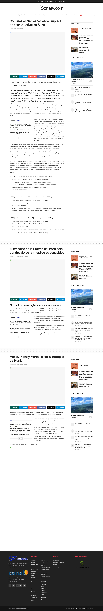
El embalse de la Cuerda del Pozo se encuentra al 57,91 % (19, 133)
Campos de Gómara (45, 562)
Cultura (42, 586)
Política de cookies (90, 608)
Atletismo (33, 575)
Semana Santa (34, 597)
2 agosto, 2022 (13, 28)
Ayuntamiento (34, 564)
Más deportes (34, 584)
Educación (43, 590)
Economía (43, 588)
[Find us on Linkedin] (24, 585)
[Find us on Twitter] (13, 585)
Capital (20, 15)
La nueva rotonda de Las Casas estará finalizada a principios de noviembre (84, 95)
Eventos (68, 15)
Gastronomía (44, 592)
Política (32, 600)
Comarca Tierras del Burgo (45, 577)
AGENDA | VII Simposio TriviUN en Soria (85, 29)
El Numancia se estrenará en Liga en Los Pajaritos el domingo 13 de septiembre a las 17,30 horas (20, 125)
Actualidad (12, 15)
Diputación (33, 589)
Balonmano (33, 579)
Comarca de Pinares (45, 567)
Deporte (45, 15)
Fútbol (32, 581)
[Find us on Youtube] (20, 585)
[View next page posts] (22, 138)
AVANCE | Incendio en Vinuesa (77, 80)
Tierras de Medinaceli (43, 580)
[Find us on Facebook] (10, 585)
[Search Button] (93, 15)
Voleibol (32, 586)
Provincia (26, 15)
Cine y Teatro (40, 1)
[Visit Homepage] (51, 8)
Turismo (76, 15)
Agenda (84, 15)
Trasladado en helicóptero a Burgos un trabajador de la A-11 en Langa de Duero (84, 102)
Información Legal (70, 608)
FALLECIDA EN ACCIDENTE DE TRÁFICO (82, 88)
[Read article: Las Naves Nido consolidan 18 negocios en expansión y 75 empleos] (74, 49)
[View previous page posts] (19, 138)
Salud (42, 594)
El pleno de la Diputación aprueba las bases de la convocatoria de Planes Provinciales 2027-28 (83, 110)
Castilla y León (36, 15)
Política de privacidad (80, 608)
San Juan (33, 593)
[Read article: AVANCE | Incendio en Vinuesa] (82, 70)
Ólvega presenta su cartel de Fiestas (19, 130)
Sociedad (60, 15)
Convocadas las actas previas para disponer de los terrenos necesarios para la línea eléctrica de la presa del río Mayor (20, 328)
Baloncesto (33, 577)
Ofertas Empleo (62, 1)
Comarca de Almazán (44, 564)
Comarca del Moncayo (44, 573)
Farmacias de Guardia (48, 1)
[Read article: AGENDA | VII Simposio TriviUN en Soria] (74, 30)
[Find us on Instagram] (17, 585)
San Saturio (33, 595)
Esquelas (56, 1)
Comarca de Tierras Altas (45, 570)
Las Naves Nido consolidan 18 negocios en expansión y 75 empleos (85, 50)
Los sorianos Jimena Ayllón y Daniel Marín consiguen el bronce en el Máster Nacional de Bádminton (20, 430)
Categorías (33, 571)
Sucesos (53, 15)
